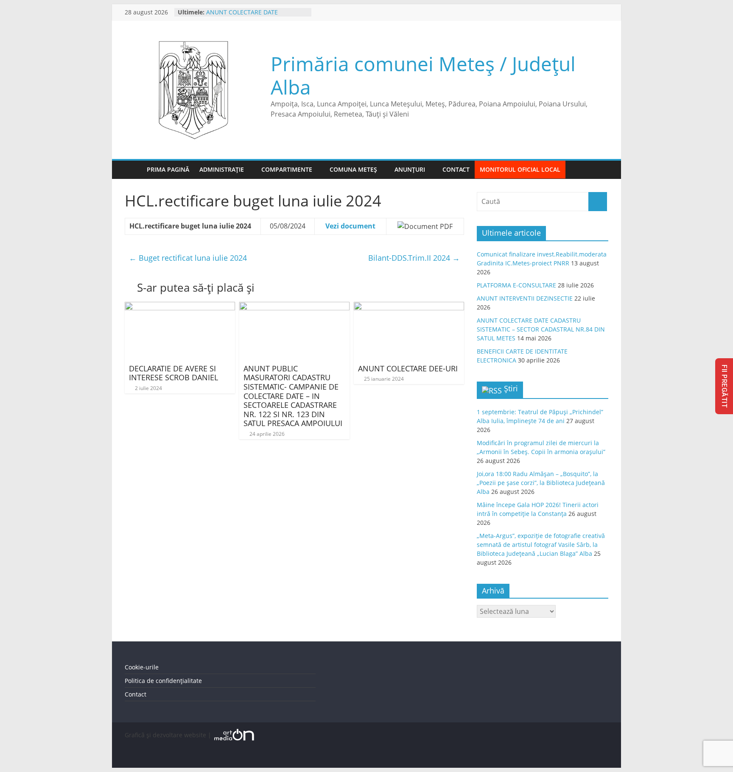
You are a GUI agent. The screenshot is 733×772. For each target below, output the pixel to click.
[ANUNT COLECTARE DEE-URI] (409, 307)
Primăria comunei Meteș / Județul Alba (423, 75)
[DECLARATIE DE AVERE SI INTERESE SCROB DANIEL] (180, 307)
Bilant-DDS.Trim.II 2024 (414, 258)
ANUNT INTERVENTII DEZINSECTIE (525, 298)
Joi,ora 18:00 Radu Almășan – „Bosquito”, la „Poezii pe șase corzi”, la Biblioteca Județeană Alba (541, 483)
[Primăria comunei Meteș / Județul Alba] (133, 169)
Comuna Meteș (353, 169)
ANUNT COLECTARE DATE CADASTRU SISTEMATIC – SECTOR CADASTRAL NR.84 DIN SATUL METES (541, 329)
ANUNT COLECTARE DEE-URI (408, 368)
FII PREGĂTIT (724, 386)
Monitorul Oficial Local (520, 169)
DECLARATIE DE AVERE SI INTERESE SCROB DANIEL (173, 373)
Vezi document (350, 226)
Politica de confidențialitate (163, 681)
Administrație (221, 169)
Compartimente (286, 169)
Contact (456, 169)
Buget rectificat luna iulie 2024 (188, 258)
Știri (511, 388)
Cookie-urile (142, 667)
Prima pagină (168, 169)
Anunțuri (409, 169)
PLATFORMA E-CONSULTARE (516, 285)
